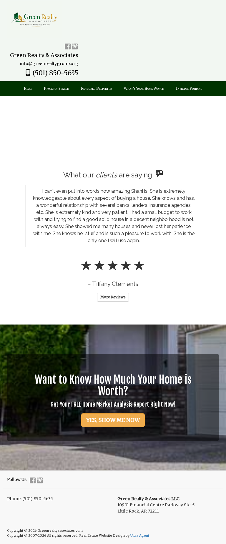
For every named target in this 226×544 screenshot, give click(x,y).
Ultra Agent (139, 535)
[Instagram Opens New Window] (74, 45)
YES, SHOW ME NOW (113, 420)
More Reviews (113, 297)
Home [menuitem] (28, 88)
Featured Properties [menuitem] (96, 88)
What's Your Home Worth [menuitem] (144, 88)
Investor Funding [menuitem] (189, 88)
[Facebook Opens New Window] (67, 45)
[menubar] (113, 88)
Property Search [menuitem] (56, 88)
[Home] (34, 19)
